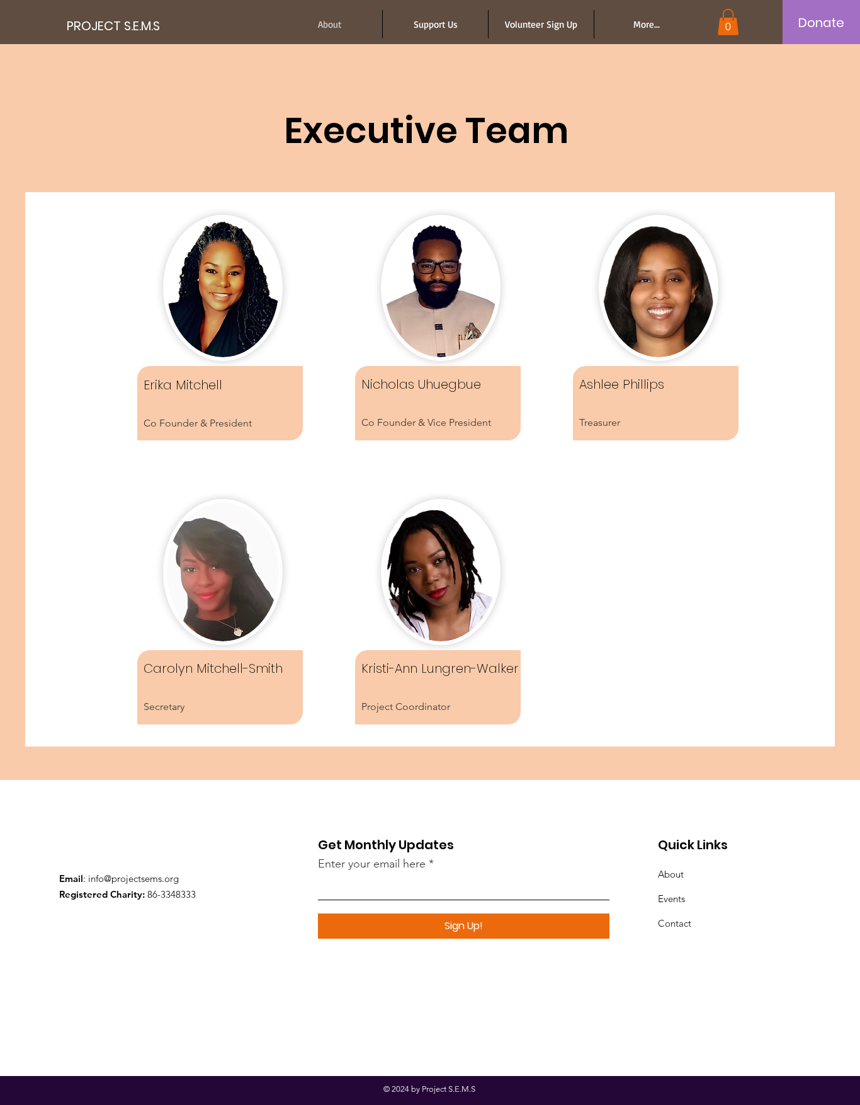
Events (671, 899)
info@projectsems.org (133, 879)
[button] (728, 22)
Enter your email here (372, 863)
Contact (674, 923)
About (671, 874)
